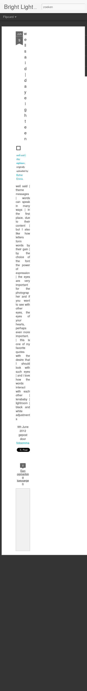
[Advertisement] (52, 94)
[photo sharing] (18, 151)
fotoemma (22, 443)
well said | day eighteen (25, 85)
